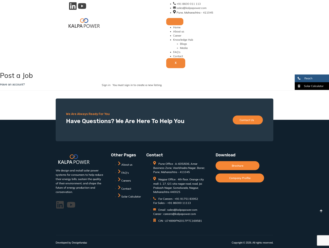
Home (177, 27)
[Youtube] (82, 6)
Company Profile (240, 178)
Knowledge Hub (183, 39)
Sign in (106, 85)
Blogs (183, 43)
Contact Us (247, 120)
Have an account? (12, 84)
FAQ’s (176, 52)
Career (177, 35)
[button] (312, 78)
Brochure (237, 165)
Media (184, 48)
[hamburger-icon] (174, 21)
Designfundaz (79, 242)
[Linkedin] (73, 6)
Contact (178, 56)
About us (178, 31)
